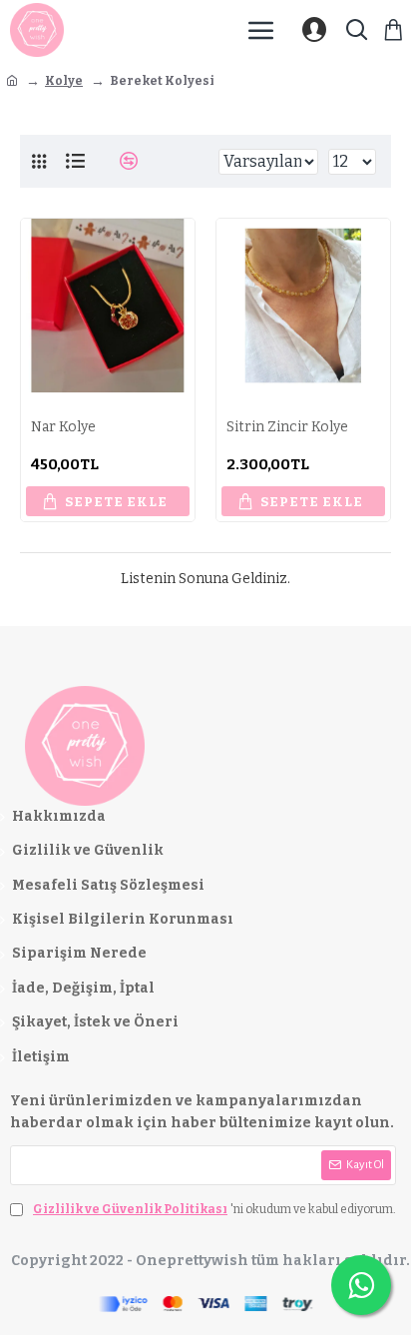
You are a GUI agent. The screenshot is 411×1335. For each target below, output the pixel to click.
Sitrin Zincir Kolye (287, 427)
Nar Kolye (63, 427)
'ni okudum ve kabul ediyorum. (214, 1209)
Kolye (64, 81)
